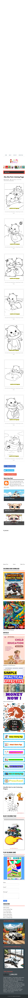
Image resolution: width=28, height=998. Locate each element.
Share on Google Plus (11, 474)
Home (6, 155)
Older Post (22, 564)
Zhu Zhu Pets (19, 179)
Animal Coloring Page (7, 909)
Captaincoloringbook (16, 996)
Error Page (21, 155)
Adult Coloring (6, 907)
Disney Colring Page (7, 914)
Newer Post (5, 564)
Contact (15, 155)
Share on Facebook (11, 466)
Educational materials (7, 915)
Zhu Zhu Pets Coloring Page (9, 180)
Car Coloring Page (7, 911)
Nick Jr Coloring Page (7, 917)
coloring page (13, 179)
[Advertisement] (14, 14)
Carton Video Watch (7, 912)
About (10, 155)
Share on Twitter (10, 470)
